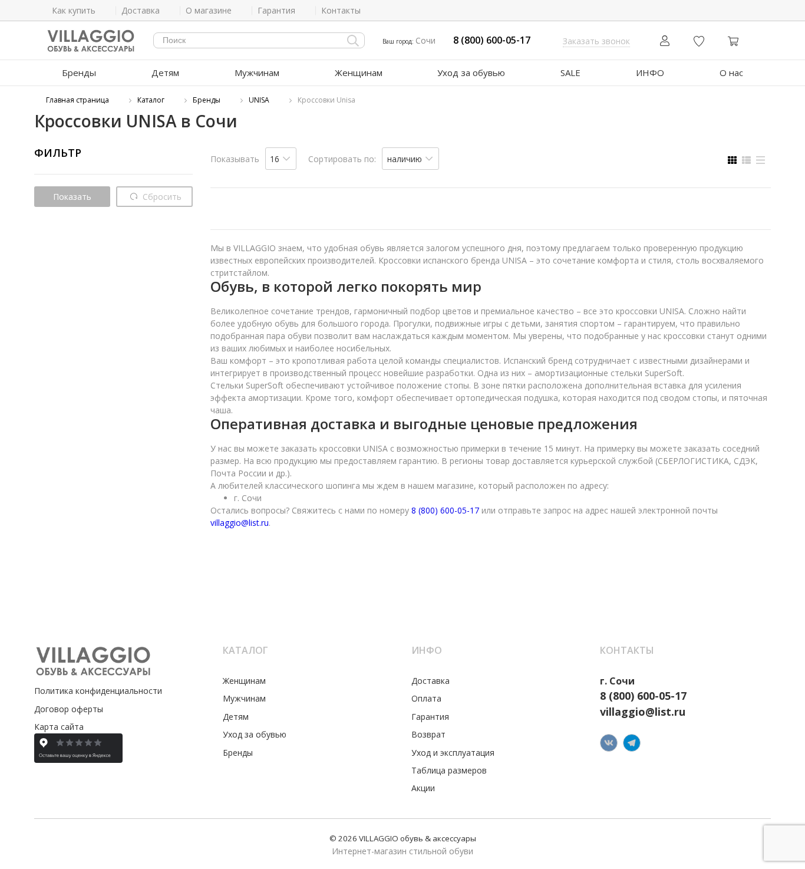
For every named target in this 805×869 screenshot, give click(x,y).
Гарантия (430, 716)
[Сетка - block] (732, 160)
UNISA (259, 100)
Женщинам (358, 72)
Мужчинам (257, 72)
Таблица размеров (449, 770)
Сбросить (161, 196)
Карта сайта (59, 726)
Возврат (428, 734)
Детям (165, 72)
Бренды (79, 72)
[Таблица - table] (760, 160)
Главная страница (77, 100)
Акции (423, 788)
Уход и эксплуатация (452, 752)
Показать (72, 196)
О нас (731, 72)
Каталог (150, 100)
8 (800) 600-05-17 (491, 40)
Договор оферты (68, 709)
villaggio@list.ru (239, 522)
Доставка (430, 680)
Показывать (234, 158)
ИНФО (650, 72)
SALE (570, 72)
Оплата (426, 698)
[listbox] (281, 158)
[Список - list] (746, 160)
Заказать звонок (596, 41)
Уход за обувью (471, 72)
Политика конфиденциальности (98, 690)
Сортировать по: (342, 158)
